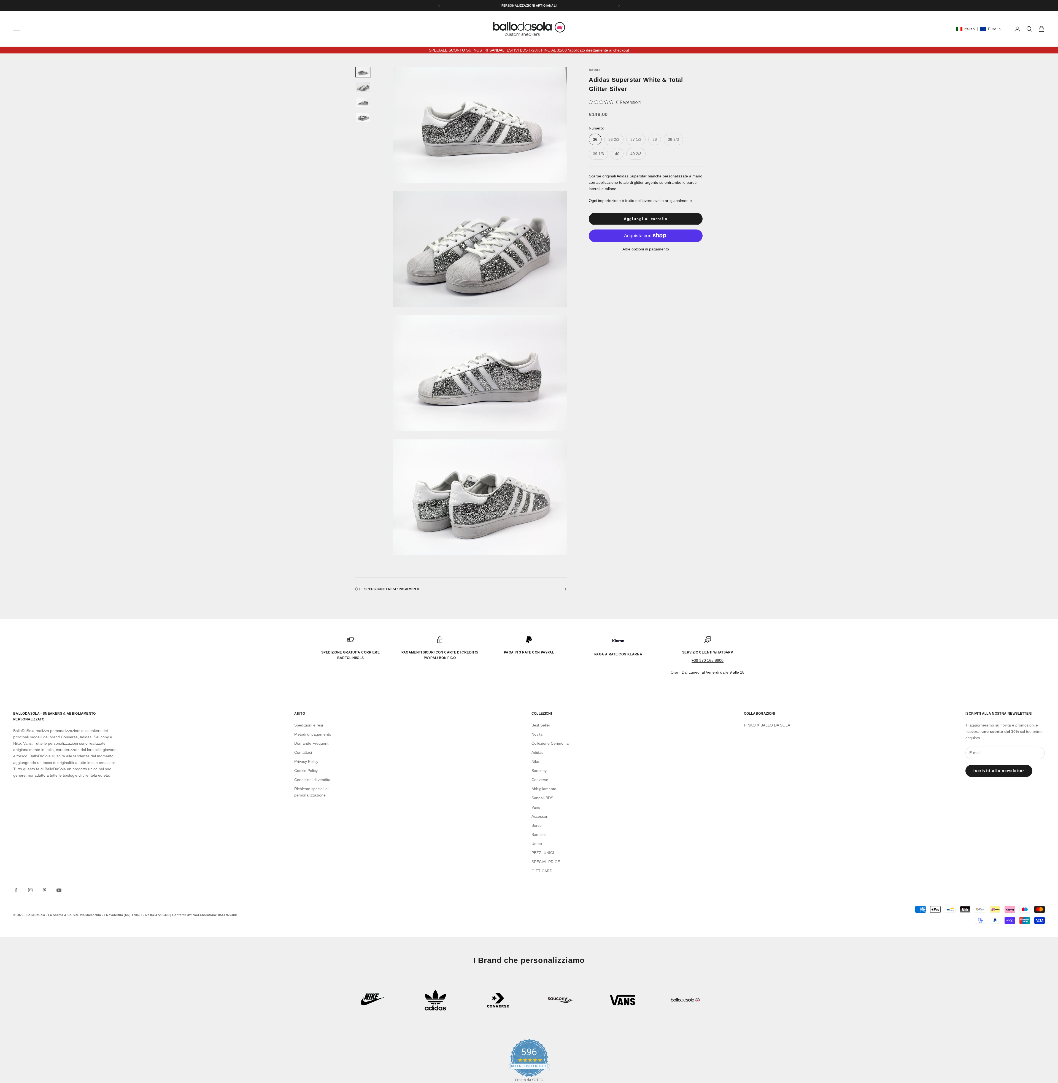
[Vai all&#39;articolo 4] (363, 117)
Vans (535, 807)
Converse (539, 779)
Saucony (539, 770)
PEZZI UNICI (542, 852)
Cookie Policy (306, 770)
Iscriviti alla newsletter (998, 771)
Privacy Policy (306, 761)
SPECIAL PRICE (545, 862)
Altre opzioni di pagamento (645, 249)
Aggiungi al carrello (646, 219)
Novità (537, 734)
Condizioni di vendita (312, 779)
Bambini (538, 834)
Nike (535, 761)
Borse (536, 825)
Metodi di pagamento (312, 734)
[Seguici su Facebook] (16, 890)
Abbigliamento (543, 789)
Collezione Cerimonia (550, 743)
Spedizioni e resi (308, 725)
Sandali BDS (542, 798)
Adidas (594, 70)
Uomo (536, 843)
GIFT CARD (541, 871)
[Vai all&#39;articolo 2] (363, 87)
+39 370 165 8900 (708, 660)
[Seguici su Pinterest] (44, 890)
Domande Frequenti (311, 743)
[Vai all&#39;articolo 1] (363, 72)
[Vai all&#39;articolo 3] (363, 102)
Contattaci (303, 752)
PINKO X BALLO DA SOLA (767, 725)
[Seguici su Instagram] (30, 890)
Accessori (539, 816)
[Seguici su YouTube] (59, 890)
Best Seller (540, 725)
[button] (979, 29)
